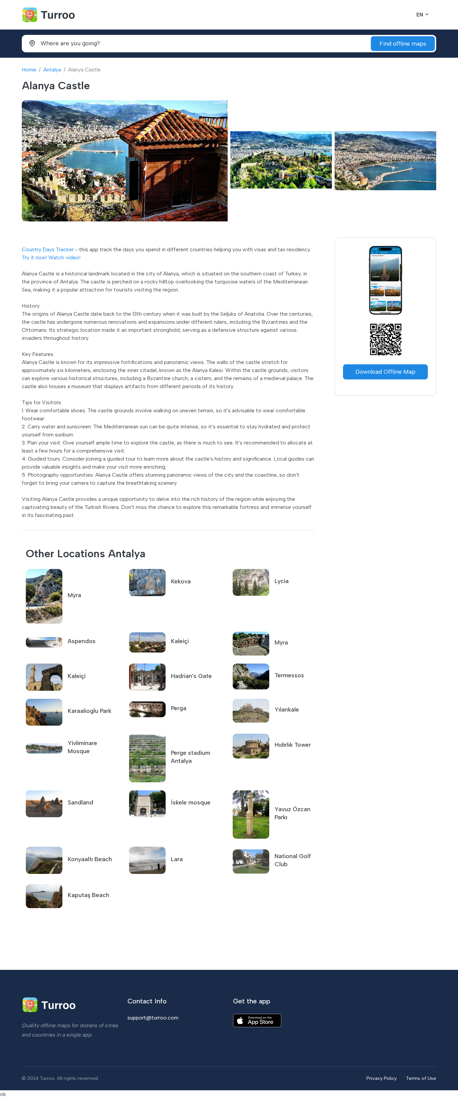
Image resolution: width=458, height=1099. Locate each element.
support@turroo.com (152, 1017)
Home (29, 69)
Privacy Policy (381, 1078)
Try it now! (34, 257)
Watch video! (64, 257)
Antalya (52, 69)
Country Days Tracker (48, 249)
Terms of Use (421, 1078)
